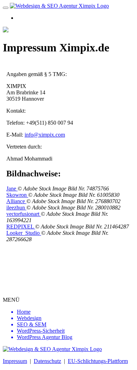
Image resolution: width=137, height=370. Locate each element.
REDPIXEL (20, 227)
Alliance (16, 201)
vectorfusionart (23, 214)
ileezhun (16, 208)
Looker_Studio (23, 233)
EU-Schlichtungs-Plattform (98, 361)
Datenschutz (47, 361)
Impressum (15, 361)
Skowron (17, 195)
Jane (12, 189)
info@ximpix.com (45, 135)
